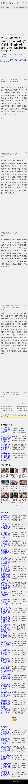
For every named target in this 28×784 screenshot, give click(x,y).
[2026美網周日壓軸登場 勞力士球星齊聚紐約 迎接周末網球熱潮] (6, 677)
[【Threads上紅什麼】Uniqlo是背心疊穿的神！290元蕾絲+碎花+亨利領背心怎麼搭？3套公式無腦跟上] (6, 627)
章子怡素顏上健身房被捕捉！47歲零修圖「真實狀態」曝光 (19, 774)
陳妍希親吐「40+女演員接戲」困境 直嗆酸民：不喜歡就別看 (19, 711)
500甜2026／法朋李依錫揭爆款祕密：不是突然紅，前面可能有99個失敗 (19, 661)
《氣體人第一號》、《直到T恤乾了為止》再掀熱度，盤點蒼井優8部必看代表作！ (14, 488)
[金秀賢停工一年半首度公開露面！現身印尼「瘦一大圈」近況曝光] (6, 430)
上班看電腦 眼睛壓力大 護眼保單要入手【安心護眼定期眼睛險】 (22, 476)
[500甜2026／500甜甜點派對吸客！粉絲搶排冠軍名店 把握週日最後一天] (6, 644)
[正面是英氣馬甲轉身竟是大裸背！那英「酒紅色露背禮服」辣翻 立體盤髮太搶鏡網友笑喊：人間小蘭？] (6, 702)
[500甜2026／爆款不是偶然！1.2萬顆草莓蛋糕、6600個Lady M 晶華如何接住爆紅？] (6, 669)
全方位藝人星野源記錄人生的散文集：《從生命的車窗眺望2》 (19, 518)
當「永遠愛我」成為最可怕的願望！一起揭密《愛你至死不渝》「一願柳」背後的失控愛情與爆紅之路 (14, 500)
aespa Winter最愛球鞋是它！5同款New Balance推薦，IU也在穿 (19, 594)
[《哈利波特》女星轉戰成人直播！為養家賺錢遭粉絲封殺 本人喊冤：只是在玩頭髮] (6, 619)
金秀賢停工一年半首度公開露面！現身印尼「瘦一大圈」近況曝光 (19, 430)
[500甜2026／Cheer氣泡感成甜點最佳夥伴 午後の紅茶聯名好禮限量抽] (6, 686)
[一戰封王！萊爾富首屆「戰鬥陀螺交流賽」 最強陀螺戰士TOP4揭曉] (6, 635)
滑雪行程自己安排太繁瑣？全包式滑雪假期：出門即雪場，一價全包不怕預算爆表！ (4, 488)
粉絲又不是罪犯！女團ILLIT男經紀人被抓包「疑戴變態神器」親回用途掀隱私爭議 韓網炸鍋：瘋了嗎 (19, 587)
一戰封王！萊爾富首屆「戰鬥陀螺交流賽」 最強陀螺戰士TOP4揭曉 (19, 635)
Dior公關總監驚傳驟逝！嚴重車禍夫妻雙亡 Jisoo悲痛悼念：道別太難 (20, 742)
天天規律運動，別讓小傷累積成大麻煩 (22, 488)
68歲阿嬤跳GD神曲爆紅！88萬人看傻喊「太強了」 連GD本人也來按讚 (19, 750)
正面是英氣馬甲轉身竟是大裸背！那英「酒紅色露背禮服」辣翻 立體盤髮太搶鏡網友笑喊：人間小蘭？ (19, 704)
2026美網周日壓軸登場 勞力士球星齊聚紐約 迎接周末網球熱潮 (19, 677)
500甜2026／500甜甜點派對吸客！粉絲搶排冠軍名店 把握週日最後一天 (19, 645)
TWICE (3, 400)
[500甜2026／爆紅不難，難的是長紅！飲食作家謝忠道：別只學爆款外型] (6, 652)
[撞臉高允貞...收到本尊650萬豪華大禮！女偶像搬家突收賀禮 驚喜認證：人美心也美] (6, 439)
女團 (16, 400)
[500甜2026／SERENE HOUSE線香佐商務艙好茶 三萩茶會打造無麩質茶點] (6, 694)
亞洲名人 (17, 34)
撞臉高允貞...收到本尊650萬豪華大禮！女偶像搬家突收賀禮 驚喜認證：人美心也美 (19, 440)
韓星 (21, 400)
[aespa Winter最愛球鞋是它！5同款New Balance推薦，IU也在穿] (6, 593)
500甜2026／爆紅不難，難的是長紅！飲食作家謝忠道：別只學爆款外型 (19, 653)
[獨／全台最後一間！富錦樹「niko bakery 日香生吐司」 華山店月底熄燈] (6, 526)
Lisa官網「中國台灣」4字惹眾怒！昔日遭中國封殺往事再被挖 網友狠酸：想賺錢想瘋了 (19, 611)
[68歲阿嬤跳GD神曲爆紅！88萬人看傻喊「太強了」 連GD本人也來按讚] (6, 749)
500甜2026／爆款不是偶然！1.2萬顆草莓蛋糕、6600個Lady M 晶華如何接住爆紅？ (19, 670)
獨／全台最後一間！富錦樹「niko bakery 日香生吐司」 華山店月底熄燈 (19, 527)
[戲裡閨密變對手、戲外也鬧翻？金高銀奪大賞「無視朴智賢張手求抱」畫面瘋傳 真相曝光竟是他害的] (6, 455)
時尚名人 (8, 7)
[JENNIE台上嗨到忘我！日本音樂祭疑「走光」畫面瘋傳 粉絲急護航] (6, 757)
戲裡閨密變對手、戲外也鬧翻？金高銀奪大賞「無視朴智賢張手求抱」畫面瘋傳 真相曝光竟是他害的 (19, 457)
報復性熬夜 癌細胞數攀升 (4, 500)
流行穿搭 (15, 7)
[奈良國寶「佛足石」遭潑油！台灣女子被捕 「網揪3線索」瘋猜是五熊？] (6, 447)
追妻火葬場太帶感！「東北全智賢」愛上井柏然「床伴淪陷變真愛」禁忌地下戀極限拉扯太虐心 (14, 476)
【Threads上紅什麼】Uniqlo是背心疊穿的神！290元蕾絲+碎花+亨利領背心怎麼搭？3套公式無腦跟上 (19, 629)
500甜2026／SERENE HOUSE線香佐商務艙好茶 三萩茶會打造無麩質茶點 (19, 695)
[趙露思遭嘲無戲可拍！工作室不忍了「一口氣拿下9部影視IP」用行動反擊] (6, 602)
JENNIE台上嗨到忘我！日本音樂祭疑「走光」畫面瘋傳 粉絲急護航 (19, 758)
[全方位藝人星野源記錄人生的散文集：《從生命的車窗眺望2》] (6, 518)
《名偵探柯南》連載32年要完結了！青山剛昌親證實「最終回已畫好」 (19, 767)
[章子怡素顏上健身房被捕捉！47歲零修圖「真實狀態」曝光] (6, 774)
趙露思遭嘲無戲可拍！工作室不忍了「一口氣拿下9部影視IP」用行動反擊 (19, 603)
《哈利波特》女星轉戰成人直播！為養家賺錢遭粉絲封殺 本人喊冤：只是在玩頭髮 (19, 620)
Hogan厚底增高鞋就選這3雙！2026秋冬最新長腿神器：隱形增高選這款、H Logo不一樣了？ (19, 579)
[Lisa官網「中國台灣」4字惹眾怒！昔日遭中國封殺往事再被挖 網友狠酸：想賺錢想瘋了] (6, 610)
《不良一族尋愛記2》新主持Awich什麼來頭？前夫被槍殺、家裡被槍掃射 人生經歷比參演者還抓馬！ (23, 500)
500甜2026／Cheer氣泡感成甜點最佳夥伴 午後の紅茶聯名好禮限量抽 (19, 687)
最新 (2, 7)
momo (10, 400)
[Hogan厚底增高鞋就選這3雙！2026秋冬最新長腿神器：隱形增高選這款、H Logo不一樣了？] (6, 577)
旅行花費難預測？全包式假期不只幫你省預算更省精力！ (4, 476)
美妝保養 (22, 7)
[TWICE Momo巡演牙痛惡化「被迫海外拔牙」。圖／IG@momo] (14, 68)
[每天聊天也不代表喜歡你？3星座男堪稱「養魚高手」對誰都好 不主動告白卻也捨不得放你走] (6, 560)
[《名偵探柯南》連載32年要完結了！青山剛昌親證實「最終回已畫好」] (6, 766)
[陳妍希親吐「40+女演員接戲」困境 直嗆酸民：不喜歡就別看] (6, 711)
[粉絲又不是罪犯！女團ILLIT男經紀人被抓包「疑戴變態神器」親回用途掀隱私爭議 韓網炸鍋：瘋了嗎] (6, 585)
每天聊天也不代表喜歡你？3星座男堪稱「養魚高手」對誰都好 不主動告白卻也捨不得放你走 (19, 562)
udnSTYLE (4, 34)
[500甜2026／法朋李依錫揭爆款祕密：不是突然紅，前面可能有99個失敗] (6, 660)
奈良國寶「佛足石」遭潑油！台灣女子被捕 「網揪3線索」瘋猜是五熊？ (19, 448)
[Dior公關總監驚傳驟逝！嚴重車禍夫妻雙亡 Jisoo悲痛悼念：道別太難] (6, 741)
